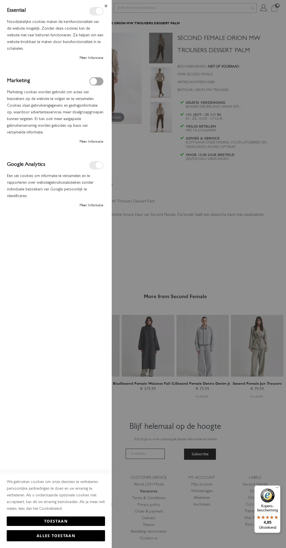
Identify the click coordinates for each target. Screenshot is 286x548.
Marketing (96, 81)
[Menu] (277, 488)
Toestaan (56, 521)
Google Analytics (96, 165)
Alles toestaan (56, 535)
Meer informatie (92, 58)
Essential (96, 11)
